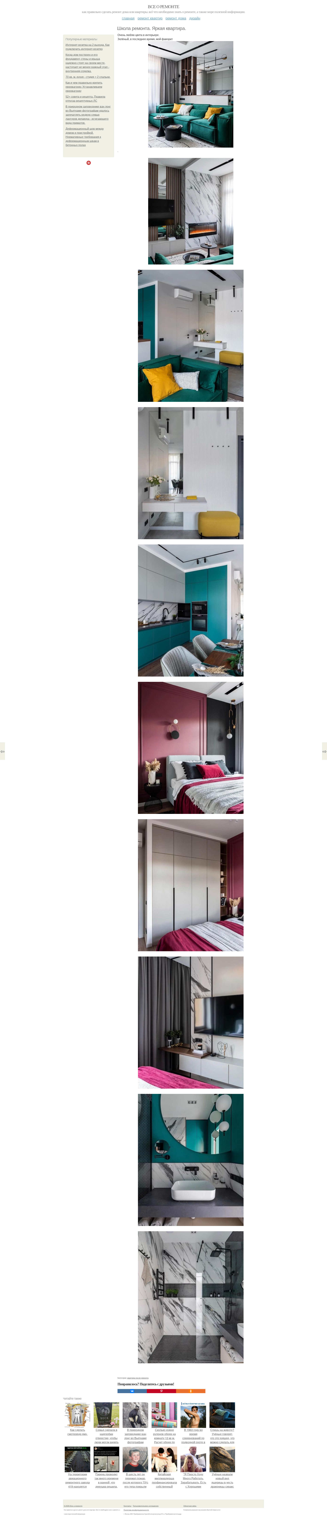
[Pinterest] (161, 1391)
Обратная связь (189, 1506)
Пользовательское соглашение (146, 1506)
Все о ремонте (163, 6)
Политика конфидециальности (136, 1510)
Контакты (127, 1506)
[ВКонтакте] (132, 1391)
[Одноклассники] (190, 1391)
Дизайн (194, 18)
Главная (128, 18)
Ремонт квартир (150, 18)
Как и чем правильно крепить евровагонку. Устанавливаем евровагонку (84, 86)
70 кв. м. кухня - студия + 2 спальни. (88, 76)
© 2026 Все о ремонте (73, 1506)
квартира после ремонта (138, 1377)
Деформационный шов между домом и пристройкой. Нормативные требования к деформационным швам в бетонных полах (85, 137)
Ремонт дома (176, 18)
